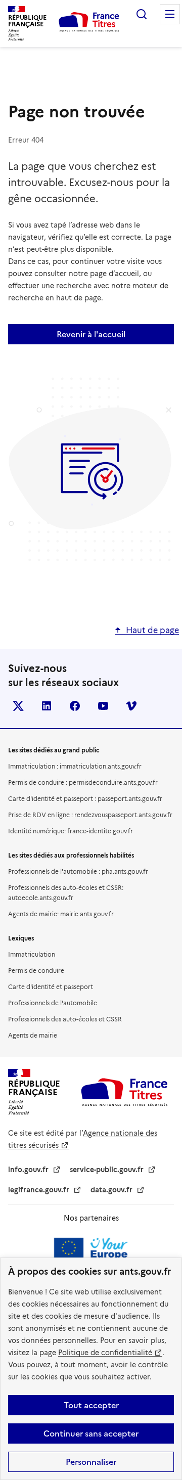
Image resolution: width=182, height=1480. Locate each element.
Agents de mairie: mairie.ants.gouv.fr (61, 914)
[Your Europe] (91, 1252)
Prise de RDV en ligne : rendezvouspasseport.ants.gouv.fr (90, 815)
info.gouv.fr (28, 1169)
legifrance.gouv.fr (38, 1189)
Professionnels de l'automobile (52, 1003)
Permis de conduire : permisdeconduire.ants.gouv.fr (83, 782)
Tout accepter (91, 1405)
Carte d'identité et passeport (50, 987)
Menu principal (170, 14)
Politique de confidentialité (105, 1352)
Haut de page (152, 630)
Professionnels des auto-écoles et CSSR (65, 1019)
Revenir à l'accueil (91, 334)
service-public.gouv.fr (107, 1169)
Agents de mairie (32, 1035)
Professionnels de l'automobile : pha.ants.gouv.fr (78, 871)
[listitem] (18, 706)
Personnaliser (91, 1462)
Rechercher (141, 14)
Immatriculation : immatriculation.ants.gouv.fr (75, 766)
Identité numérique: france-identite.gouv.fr (70, 831)
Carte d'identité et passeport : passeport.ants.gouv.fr (85, 798)
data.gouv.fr (111, 1189)
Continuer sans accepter (91, 1433)
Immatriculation (31, 954)
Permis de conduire (36, 970)
